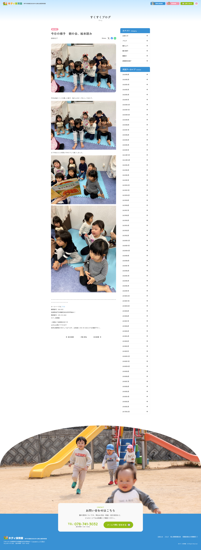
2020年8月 (125, 261)
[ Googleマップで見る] (38, 541)
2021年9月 (125, 200)
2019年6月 (125, 326)
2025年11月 (126, 110)
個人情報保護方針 (175, 536)
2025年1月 (125, 150)
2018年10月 (126, 366)
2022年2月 (125, 175)
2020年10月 (126, 251)
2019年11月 (126, 301)
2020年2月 (125, 286)
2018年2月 (125, 407)
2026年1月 (125, 100)
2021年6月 (125, 215)
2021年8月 (125, 205)
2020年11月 (126, 245)
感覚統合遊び (126, 61)
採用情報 (173, 3)
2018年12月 (126, 356)
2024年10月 (126, 160)
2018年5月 (125, 391)
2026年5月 (125, 79)
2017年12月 (126, 412)
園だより (125, 46)
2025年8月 (125, 125)
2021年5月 (125, 220)
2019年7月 (125, 321)
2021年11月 (126, 190)
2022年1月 (125, 180)
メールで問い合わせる (117, 524)
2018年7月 (125, 381)
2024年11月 (126, 155)
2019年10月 (126, 306)
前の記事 (71, 337)
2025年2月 (125, 145)
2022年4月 (125, 165)
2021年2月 (125, 235)
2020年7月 (125, 266)
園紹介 (124, 56)
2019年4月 (125, 336)
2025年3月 (125, 140)
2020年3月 (125, 281)
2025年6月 (125, 135)
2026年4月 (125, 84)
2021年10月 (126, 195)
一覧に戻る (83, 337)
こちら (63, 307)
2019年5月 (125, 331)
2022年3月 (125, 170)
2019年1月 (125, 351)
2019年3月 (125, 341)
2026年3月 (125, 90)
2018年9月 (125, 371)
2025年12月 (126, 105)
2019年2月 (125, 346)
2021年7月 (125, 210)
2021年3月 (125, 230)
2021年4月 (125, 225)
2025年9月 (125, 120)
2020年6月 (125, 271)
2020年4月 (125, 276)
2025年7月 (125, 130)
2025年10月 (126, 115)
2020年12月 (126, 240)
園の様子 (54, 29)
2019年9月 (125, 311)
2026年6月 (125, 74)
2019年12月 (126, 296)
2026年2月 (125, 95)
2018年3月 (125, 401)
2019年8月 (125, 316)
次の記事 (96, 337)
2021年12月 (126, 185)
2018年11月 (126, 361)
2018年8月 (125, 376)
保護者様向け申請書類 (189, 536)
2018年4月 (125, 396)
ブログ (124, 41)
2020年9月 (125, 256)
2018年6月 (125, 386)
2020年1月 (125, 291)
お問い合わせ (188, 3)
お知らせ (125, 36)
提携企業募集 (159, 3)
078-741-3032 (86, 524)
